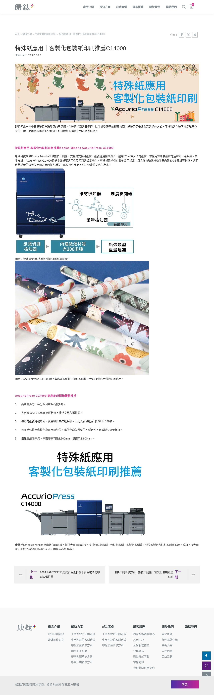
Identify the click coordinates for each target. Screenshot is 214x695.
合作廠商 (138, 651)
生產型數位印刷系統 (46, 34)
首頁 (18, 34)
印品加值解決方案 (81, 645)
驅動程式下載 (141, 656)
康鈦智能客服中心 (144, 634)
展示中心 (138, 639)
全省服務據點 (141, 645)
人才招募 (167, 651)
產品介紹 (88, 7)
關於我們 (154, 7)
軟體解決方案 (56, 639)
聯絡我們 (171, 7)
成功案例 (121, 7)
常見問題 (138, 662)
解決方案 (105, 7)
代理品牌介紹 (170, 639)
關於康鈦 (167, 634)
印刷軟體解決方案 (81, 656)
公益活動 (167, 656)
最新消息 (167, 645)
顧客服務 (138, 7)
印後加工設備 (79, 651)
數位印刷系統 (56, 634)
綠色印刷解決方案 (81, 662)
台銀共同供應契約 (144, 668)
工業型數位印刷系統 (83, 634)
